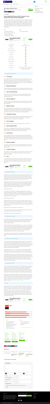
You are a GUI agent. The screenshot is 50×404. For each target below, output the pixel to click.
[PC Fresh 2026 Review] (7, 351)
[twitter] (20, 400)
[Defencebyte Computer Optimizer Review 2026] (14, 351)
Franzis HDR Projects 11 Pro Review (39, 12)
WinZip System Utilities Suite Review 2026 (29, 354)
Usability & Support (7, 379)
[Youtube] (21, 400)
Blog (14, 4)
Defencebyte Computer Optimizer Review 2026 (14, 355)
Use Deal (30, 10)
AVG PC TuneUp (25, 179)
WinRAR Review (37, 9)
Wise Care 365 (17, 179)
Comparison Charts (6, 4)
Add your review (30, 327)
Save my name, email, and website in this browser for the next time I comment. (16, 385)
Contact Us (34, 398)
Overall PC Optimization (8, 377)
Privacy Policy (34, 396)
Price (6, 381)
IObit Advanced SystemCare (11, 289)
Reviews (11, 4)
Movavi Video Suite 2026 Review (39, 8)
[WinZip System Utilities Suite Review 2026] (29, 351)
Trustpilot (14, 249)
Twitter (26, 225)
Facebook (22, 225)
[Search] (34, 1)
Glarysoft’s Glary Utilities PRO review (17, 280)
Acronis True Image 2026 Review (39, 11)
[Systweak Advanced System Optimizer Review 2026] (22, 351)
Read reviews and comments (24, 327)
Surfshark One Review (37, 10)
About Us (34, 395)
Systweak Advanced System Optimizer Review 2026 (22, 354)
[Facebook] (18, 400)
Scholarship (34, 397)
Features (6, 375)
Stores (17, 4)
